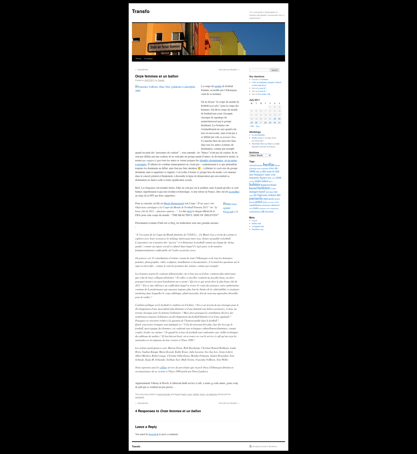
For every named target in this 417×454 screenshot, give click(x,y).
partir (277, 198)
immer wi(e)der (163, 394)
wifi (268, 208)
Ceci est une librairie (229, 69)
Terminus (264, 79)
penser (252, 202)
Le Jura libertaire (258, 134)
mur (276, 191)
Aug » (258, 126)
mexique (269, 191)
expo (189, 394)
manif (262, 191)
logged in (153, 434)
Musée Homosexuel (174, 203)
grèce (271, 181)
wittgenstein (274, 208)
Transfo (141, 10)
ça (212, 383)
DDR (278, 177)
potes (265, 202)
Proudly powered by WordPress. (265, 446)
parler (272, 198)
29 (270, 122)
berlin (184, 394)
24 (279, 118)
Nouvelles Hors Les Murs (262, 143)
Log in (254, 220)
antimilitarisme (256, 165)
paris (266, 198)
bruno (259, 168)
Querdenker (141, 69)
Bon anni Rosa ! (260, 85)
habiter (254, 184)
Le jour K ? (262, 88)
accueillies (234, 191)
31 (279, 122)
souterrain (265, 205)
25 (252, 122)
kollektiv (264, 187)
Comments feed (258, 226)
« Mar (251, 126)
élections (269, 211)
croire (273, 178)
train (256, 208)
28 (265, 122)
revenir (270, 202)
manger (253, 191)
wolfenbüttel (254, 211)
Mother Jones (257, 137)
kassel (253, 187)
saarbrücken (255, 205)
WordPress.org (257, 229)
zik (263, 211)
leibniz (273, 188)
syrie (251, 208)
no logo (258, 195)
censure (264, 168)
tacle (189, 211)
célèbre (163, 367)
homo (202, 394)
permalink (139, 397)
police (259, 202)
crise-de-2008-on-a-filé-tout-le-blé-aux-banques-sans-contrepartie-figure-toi (264, 172)
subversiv (275, 205)
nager (251, 195)
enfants (251, 181)
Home (138, 58)
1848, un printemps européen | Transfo (266, 82)
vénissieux (262, 208)
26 (256, 122)
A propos (148, 58)
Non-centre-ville (264, 94)
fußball (196, 394)
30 (275, 122)
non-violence (269, 195)
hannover (265, 185)
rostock (276, 202)
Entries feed (256, 223)
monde (218, 86)
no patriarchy (211, 394)
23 (275, 118)
